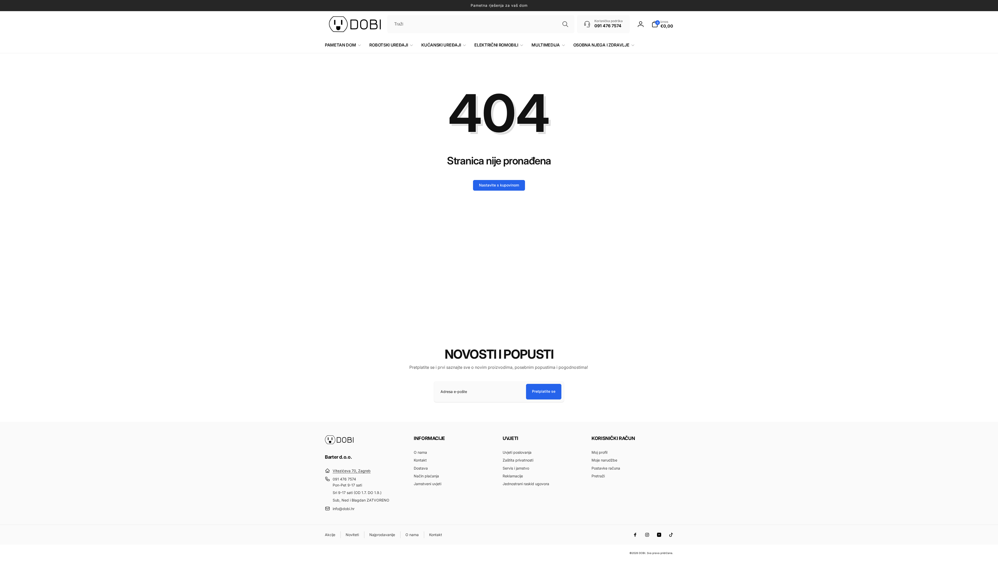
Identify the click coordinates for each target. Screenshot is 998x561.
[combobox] (480, 24)
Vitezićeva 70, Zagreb (352, 471)
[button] (662, 24)
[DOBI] (339, 442)
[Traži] (565, 24)
